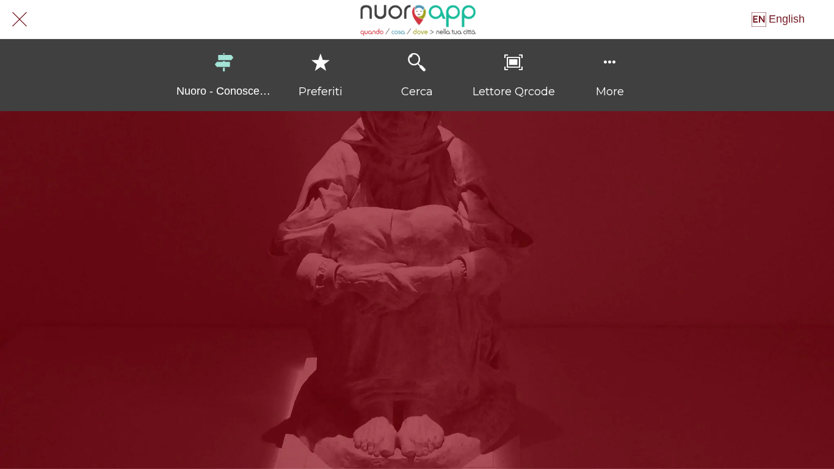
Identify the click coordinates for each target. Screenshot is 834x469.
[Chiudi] (19, 19)
